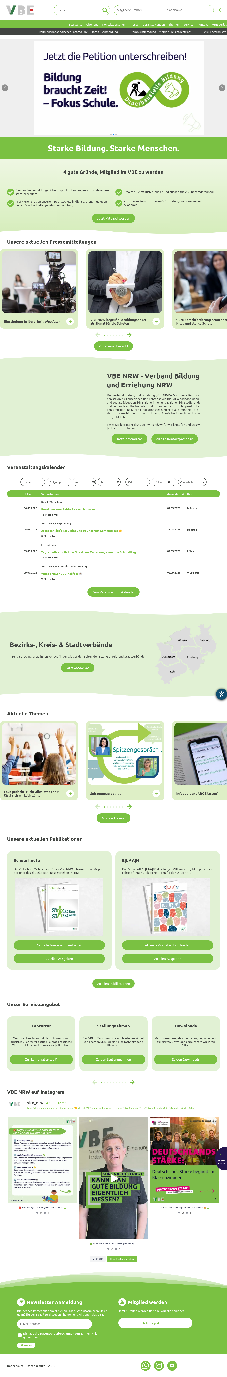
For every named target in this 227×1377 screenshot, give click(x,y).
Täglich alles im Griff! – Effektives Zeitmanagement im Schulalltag (88, 552)
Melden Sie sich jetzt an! (122, 31)
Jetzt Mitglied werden (113, 218)
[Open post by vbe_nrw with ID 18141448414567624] (42, 1160)
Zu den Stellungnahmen (113, 1059)
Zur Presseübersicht (113, 346)
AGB (51, 1366)
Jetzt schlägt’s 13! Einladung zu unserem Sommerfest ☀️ (81, 530)
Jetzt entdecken (78, 668)
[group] (39, 289)
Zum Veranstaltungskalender (113, 592)
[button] (111, 134)
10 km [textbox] (158, 482)
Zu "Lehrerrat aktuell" (41, 1059)
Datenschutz (36, 1366)
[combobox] (33, 482)
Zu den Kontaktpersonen (174, 439)
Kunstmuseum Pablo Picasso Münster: (68, 509)
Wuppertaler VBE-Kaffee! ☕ (61, 573)
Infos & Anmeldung (52, 31)
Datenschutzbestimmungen (60, 1333)
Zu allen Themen (113, 818)
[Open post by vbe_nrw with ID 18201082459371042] (113, 1178)
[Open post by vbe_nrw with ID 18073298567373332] (184, 1160)
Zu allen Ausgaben (59, 958)
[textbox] (32, 482)
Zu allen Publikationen (113, 983)
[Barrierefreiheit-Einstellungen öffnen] (221, 694)
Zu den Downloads (186, 1059)
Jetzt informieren (129, 439)
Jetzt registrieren (155, 1323)
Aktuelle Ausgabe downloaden (59, 945)
